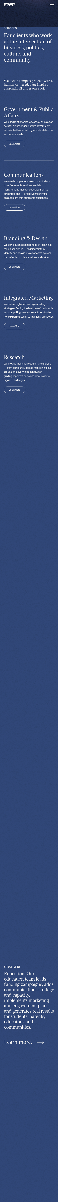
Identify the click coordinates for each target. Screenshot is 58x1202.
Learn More (14, 144)
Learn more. (18, 1042)
